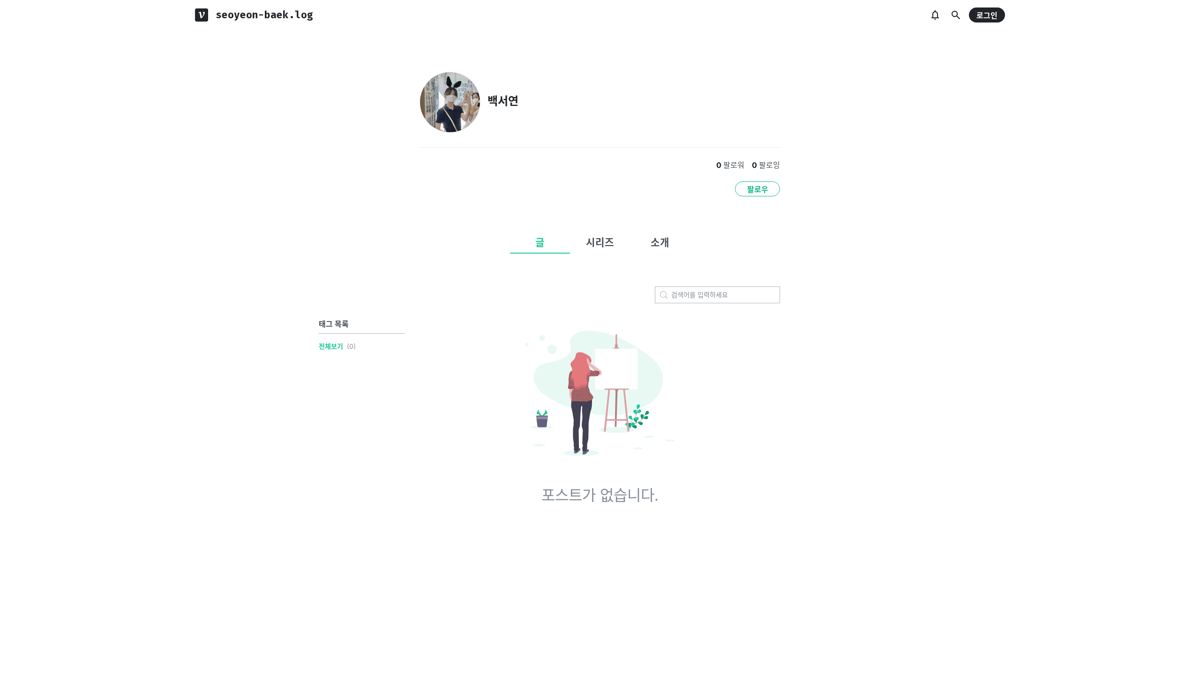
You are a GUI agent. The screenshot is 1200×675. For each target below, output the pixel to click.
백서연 (503, 101)
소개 (660, 242)
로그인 (987, 15)
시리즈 (600, 242)
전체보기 (331, 346)
